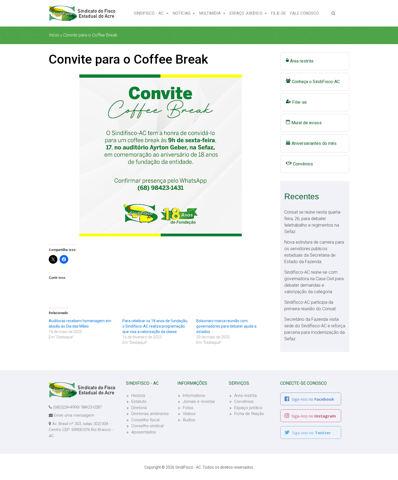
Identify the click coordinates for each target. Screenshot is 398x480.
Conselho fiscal (145, 419)
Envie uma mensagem (74, 415)
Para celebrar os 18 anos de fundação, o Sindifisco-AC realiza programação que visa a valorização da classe (155, 326)
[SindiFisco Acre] (82, 13)
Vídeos (189, 413)
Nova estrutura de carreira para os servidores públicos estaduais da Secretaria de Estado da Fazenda (314, 252)
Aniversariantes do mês (314, 143)
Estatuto (138, 401)
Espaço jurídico (248, 407)
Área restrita (301, 61)
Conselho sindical (147, 425)
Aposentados (143, 432)
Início (54, 35)
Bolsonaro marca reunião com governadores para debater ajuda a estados (226, 326)
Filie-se (279, 13)
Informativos (194, 395)
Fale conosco (305, 13)
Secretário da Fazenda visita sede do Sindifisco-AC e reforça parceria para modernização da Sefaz (314, 329)
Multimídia (210, 13)
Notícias (182, 13)
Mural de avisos (306, 122)
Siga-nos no (312, 399)
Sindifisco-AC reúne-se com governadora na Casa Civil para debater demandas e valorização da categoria (314, 282)
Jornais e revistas (199, 401)
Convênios (303, 163)
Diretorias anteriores (150, 413)
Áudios (189, 419)
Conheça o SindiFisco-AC (316, 81)
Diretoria (139, 407)
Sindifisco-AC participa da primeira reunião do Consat (310, 305)
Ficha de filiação (249, 413)
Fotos (188, 407)
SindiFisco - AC (149, 13)
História (138, 395)
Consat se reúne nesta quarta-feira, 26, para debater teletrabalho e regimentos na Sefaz (312, 222)
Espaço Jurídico (246, 13)
